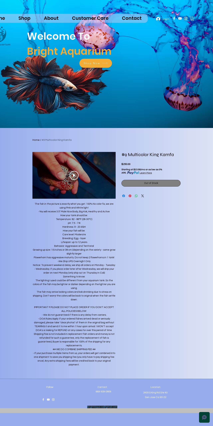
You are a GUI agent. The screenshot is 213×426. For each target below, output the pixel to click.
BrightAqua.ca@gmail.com (102, 407)
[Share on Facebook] (124, 196)
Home (36, 140)
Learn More (146, 173)
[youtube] (180, 18)
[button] (192, 18)
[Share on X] (143, 196)
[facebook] (174, 18)
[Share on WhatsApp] (136, 196)
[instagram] (186, 18)
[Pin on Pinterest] (130, 196)
